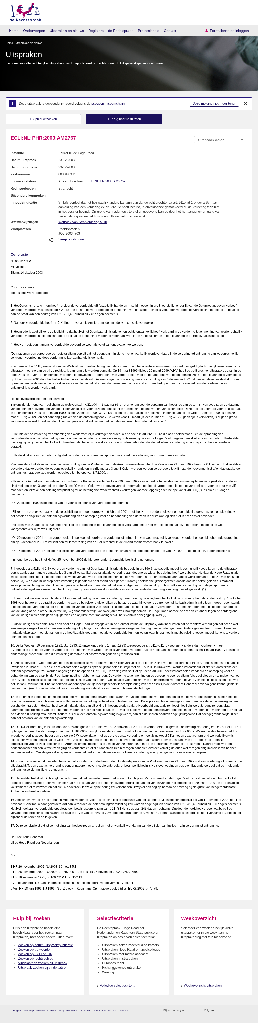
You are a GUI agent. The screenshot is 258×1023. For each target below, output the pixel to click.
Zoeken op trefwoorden (34, 949)
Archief (112, 1010)
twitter (218, 1010)
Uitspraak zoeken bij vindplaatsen (42, 968)
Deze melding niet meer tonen (214, 103)
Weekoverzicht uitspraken (203, 985)
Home (14, 31)
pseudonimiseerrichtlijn (108, 103)
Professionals (148, 31)
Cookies (51, 1010)
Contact (170, 31)
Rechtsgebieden (23, 188)
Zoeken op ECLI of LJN (35, 954)
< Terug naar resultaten (124, 119)
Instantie (17, 153)
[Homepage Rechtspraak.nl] (23, 11)
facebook (225, 1010)
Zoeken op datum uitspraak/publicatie (45, 945)
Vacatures (100, 1010)
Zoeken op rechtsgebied (35, 958)
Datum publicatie (24, 167)
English (17, 1010)
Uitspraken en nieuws (67, 31)
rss (188, 1010)
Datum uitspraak (23, 160)
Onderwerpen (34, 31)
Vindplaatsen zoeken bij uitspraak (42, 963)
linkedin (238, 1010)
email (195, 1010)
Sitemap (29, 1010)
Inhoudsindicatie (24, 202)
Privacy (40, 1010)
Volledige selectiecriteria (117, 985)
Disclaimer (124, 1010)
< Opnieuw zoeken (43, 119)
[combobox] (220, 140)
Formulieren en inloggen (229, 31)
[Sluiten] (246, 104)
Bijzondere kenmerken (28, 195)
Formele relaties (23, 181)
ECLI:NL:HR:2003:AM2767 (105, 181)
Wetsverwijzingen (24, 222)
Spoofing (86, 1010)
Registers (96, 31)
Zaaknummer (21, 174)
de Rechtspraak (120, 31)
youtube (244, 1010)
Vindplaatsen (21, 229)
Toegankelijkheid (68, 1010)
